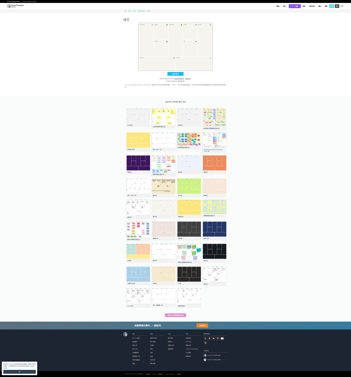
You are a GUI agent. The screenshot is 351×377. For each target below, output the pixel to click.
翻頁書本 (134, 342)
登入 (337, 6)
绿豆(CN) (187, 79)
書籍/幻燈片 (153, 338)
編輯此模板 (175, 74)
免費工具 (152, 360)
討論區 (152, 345)
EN (179, 81)
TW (183, 81)
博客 (151, 352)
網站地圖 (152, 363)
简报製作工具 (136, 356)
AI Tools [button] (294, 6)
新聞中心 (170, 342)
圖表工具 (134, 345)
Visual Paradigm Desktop (29, 1)
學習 (151, 349)
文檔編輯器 (135, 352)
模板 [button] (319, 6)
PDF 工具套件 (136, 338)
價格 (326, 6)
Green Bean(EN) (179, 79)
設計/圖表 (153, 342)
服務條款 (188, 338)
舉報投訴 (188, 356)
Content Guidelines (192, 349)
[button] (285, 6)
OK (19, 371)
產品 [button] (278, 6)
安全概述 (188, 352)
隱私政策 (188, 345)
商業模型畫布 (141, 11)
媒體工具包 (171, 345)
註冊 (331, 6)
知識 (151, 356)
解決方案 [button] (312, 6)
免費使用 (202, 325)
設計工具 (134, 349)
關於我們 (170, 338)
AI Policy (188, 342)
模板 (134, 11)
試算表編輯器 (136, 360)
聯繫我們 (170, 349)
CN (181, 81)
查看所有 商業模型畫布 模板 (175, 315)
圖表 (129, 11)
